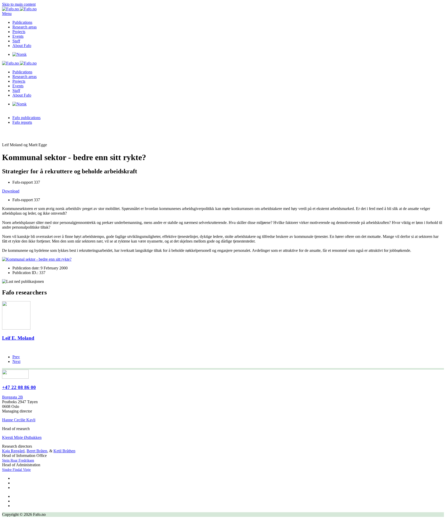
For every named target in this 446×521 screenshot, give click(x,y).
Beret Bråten (37, 451)
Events (17, 36)
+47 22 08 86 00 (19, 387)
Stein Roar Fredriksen (18, 460)
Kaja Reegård (13, 451)
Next (16, 361)
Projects (18, 31)
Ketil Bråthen (64, 451)
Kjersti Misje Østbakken (22, 437)
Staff (16, 41)
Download (10, 191)
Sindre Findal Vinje (16, 470)
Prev (16, 357)
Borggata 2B (12, 397)
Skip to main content (19, 4)
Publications (22, 22)
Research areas (24, 27)
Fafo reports (22, 122)
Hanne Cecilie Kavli (18, 420)
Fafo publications (26, 117)
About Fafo (21, 45)
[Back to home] (19, 9)
